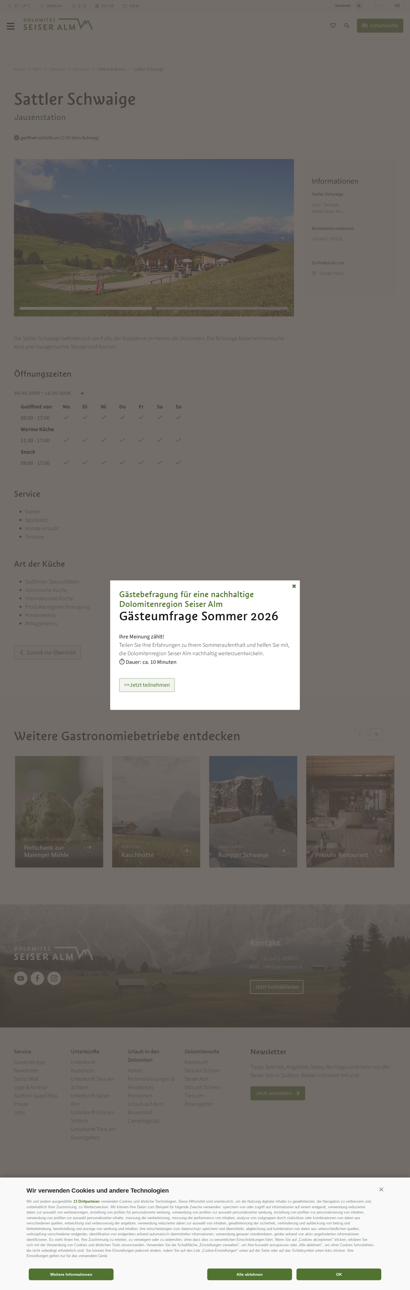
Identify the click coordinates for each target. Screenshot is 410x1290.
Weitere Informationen (71, 1274)
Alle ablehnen (250, 1274)
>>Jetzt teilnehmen (147, 685)
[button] (381, 1189)
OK (339, 1274)
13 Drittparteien (86, 1201)
